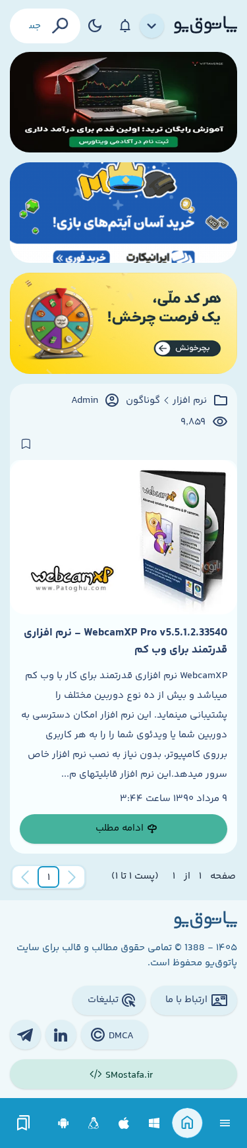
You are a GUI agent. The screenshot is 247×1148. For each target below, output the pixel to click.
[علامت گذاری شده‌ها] (24, 1123)
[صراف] (123, 323)
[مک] (124, 1123)
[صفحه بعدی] (25, 877)
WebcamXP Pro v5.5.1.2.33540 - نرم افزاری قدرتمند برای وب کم (125, 641)
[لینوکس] (94, 1123)
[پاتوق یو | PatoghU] (205, 25)
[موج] (123, 102)
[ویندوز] (154, 1123)
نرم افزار (190, 401)
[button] (49, 877)
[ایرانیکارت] (123, 212)
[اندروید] (63, 1123)
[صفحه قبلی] (71, 877)
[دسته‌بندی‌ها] (152, 26)
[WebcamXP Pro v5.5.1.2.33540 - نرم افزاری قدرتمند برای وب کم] (123, 537)
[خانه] (187, 1123)
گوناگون (143, 401)
